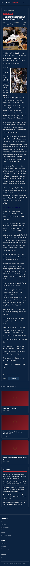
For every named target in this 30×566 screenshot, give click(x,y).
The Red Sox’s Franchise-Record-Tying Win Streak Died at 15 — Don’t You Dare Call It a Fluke (14, 496)
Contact (3, 546)
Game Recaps (5, 527)
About (3, 543)
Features (3, 530)
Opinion (3, 532)
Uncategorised (10, 10)
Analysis (3, 524)
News (2, 522)
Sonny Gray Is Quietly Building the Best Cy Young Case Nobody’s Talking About (14, 482)
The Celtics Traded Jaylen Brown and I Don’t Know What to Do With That (14, 503)
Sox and (9, 2)
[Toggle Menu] (23, 2)
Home (4, 10)
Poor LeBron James (9, 408)
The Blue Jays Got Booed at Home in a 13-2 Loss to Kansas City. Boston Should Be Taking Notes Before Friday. (15, 476)
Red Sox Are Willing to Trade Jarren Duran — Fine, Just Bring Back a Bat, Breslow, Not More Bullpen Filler (13, 489)
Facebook (15, 378)
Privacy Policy (5, 549)
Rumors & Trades (6, 535)
